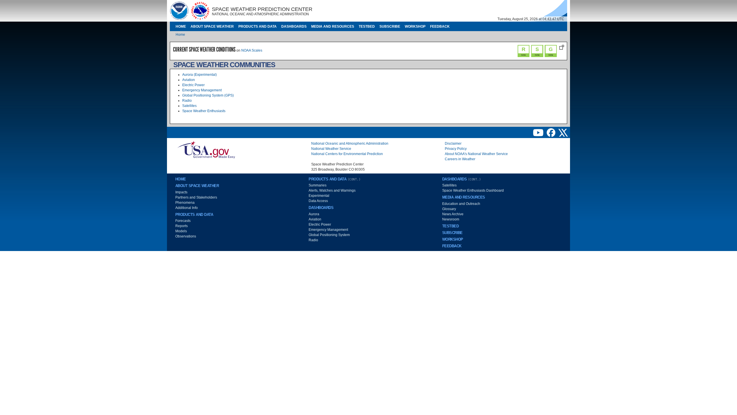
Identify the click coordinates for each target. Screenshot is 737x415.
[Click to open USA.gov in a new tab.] (206, 150)
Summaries (317, 185)
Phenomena (185, 203)
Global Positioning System (329, 235)
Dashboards (294, 26)
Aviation (188, 80)
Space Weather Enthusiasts (203, 111)
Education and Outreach (461, 204)
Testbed (367, 26)
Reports (181, 226)
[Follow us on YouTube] (539, 132)
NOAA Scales (251, 50)
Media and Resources (332, 26)
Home (181, 26)
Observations (185, 236)
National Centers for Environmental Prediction (347, 154)
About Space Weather (212, 26)
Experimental (319, 196)
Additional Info (186, 208)
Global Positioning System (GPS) (208, 95)
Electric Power (193, 85)
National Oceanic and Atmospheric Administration (349, 144)
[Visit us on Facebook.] (551, 132)
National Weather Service (331, 149)
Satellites (189, 106)
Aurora (314, 214)
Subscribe (389, 26)
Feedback (440, 26)
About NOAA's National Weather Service (476, 154)
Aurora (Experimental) (199, 75)
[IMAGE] (179, 11)
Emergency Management (202, 90)
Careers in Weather (460, 159)
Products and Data (257, 26)
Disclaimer (453, 144)
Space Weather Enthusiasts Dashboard (473, 190)
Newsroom (450, 219)
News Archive (453, 214)
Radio (187, 101)
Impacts (181, 192)
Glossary (449, 209)
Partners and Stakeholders (196, 197)
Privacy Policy (456, 149)
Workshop (415, 26)
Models (181, 231)
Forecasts (183, 221)
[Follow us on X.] (563, 132)
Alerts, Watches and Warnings (332, 190)
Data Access (318, 201)
